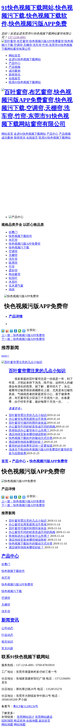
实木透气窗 (16, 285)
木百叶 (13, 281)
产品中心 (14, 63)
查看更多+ (15, 408)
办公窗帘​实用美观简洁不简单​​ (28, 418)
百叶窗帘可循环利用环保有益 (28, 422)
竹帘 (12, 266)
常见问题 (7, 648)
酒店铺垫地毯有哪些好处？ (26, 547)
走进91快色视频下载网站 (25, 59)
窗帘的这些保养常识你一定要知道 (30, 445)
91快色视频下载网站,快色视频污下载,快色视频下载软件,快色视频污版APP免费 (37, 15)
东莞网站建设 (43, 716)
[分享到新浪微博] (7, 330)
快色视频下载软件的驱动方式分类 (30, 438)
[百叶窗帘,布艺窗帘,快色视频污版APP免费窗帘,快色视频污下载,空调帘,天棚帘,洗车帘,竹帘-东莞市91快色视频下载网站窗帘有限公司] (37, 48)
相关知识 (7, 641)
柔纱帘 (13, 270)
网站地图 (7, 724)
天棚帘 (13, 255)
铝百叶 (13, 278)
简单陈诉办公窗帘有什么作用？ (29, 430)
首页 (4, 461)
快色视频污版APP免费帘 (24, 243)
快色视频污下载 (19, 247)
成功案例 (14, 70)
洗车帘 (13, 258)
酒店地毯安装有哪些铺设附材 (28, 434)
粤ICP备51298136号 (25, 706)
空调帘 (13, 251)
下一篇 (23, 339)
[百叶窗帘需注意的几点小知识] (21, 362)
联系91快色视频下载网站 (25, 82)
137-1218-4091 (17, 37)
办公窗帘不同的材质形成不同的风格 (32, 426)
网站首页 (14, 55)
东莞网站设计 (25, 716)
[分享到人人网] (15, 330)
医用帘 (13, 262)
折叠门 (13, 232)
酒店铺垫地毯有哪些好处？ (26, 441)
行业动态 (7, 634)
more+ (5, 355)
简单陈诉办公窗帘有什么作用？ (29, 535)
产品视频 (14, 66)
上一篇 (23, 335)
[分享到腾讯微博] (11, 330)
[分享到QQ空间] (3, 330)
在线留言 (14, 78)
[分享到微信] (19, 330)
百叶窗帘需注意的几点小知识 (37, 370)
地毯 (12, 289)
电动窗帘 (14, 274)
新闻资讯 (14, 74)
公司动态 (7, 628)
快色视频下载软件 (20, 236)
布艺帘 (13, 239)
